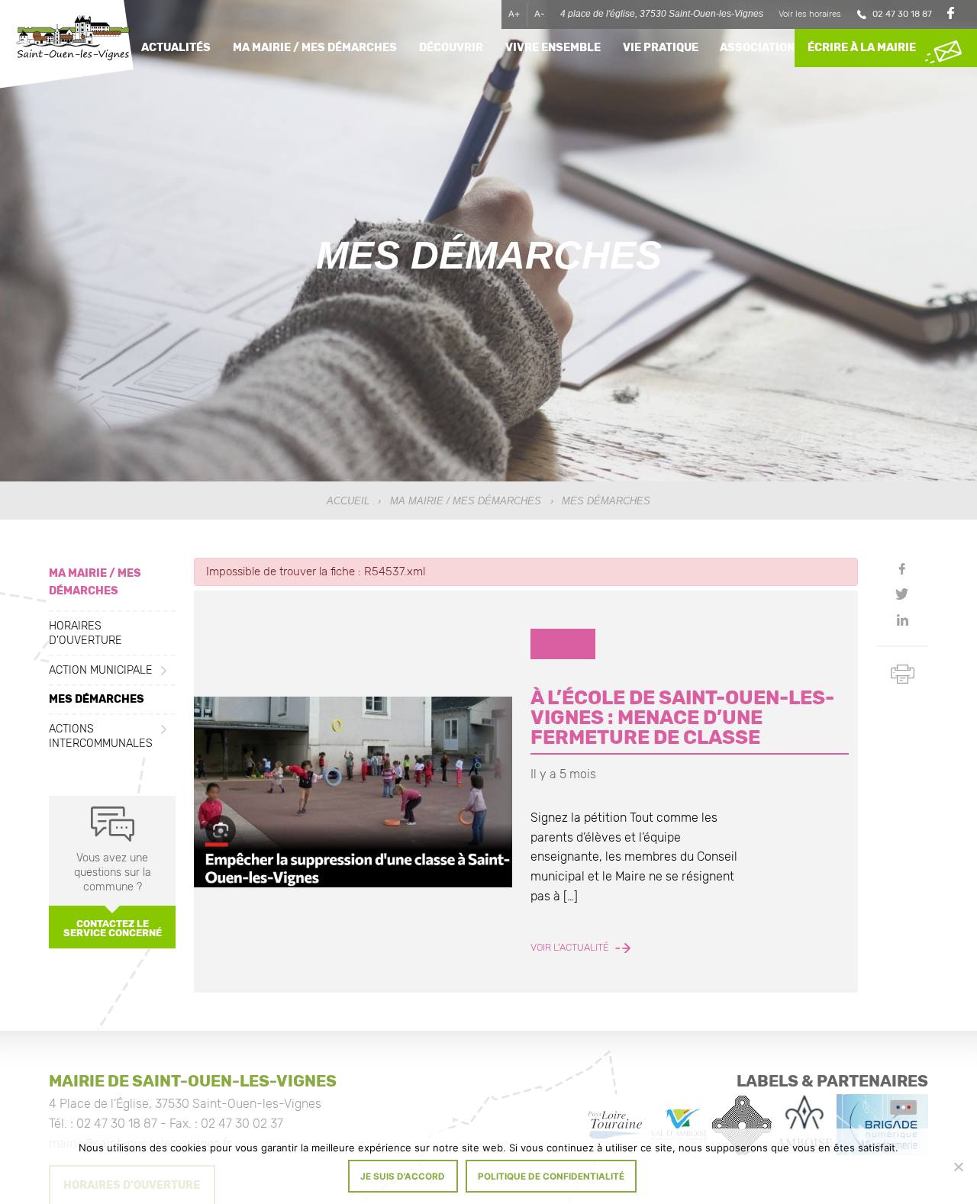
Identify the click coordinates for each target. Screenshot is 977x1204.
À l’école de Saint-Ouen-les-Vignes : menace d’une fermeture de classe (682, 717)
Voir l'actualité (570, 948)
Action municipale (101, 669)
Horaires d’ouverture (85, 633)
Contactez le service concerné (112, 927)
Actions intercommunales (101, 735)
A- (539, 13)
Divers (562, 644)
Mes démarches (96, 699)
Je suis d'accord (402, 1176)
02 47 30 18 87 (902, 13)
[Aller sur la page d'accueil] (72, 40)
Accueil (348, 501)
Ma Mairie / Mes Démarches (465, 501)
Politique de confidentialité (551, 1176)
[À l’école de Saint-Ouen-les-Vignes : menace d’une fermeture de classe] (353, 792)
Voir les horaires (810, 13)
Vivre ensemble (553, 47)
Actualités (176, 47)
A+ (514, 13)
